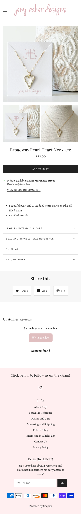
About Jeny (40, 407)
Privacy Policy (40, 447)
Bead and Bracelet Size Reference (30, 238)
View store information (23, 190)
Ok (62, 482)
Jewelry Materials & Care (24, 228)
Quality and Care (40, 418)
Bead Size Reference (40, 413)
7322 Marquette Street (42, 180)
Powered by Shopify (40, 506)
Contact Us (40, 441)
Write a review (40, 338)
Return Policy (15, 259)
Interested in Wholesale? (40, 436)
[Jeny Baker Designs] (40, 10)
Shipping (12, 249)
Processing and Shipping (40, 424)
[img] (40, 387)
